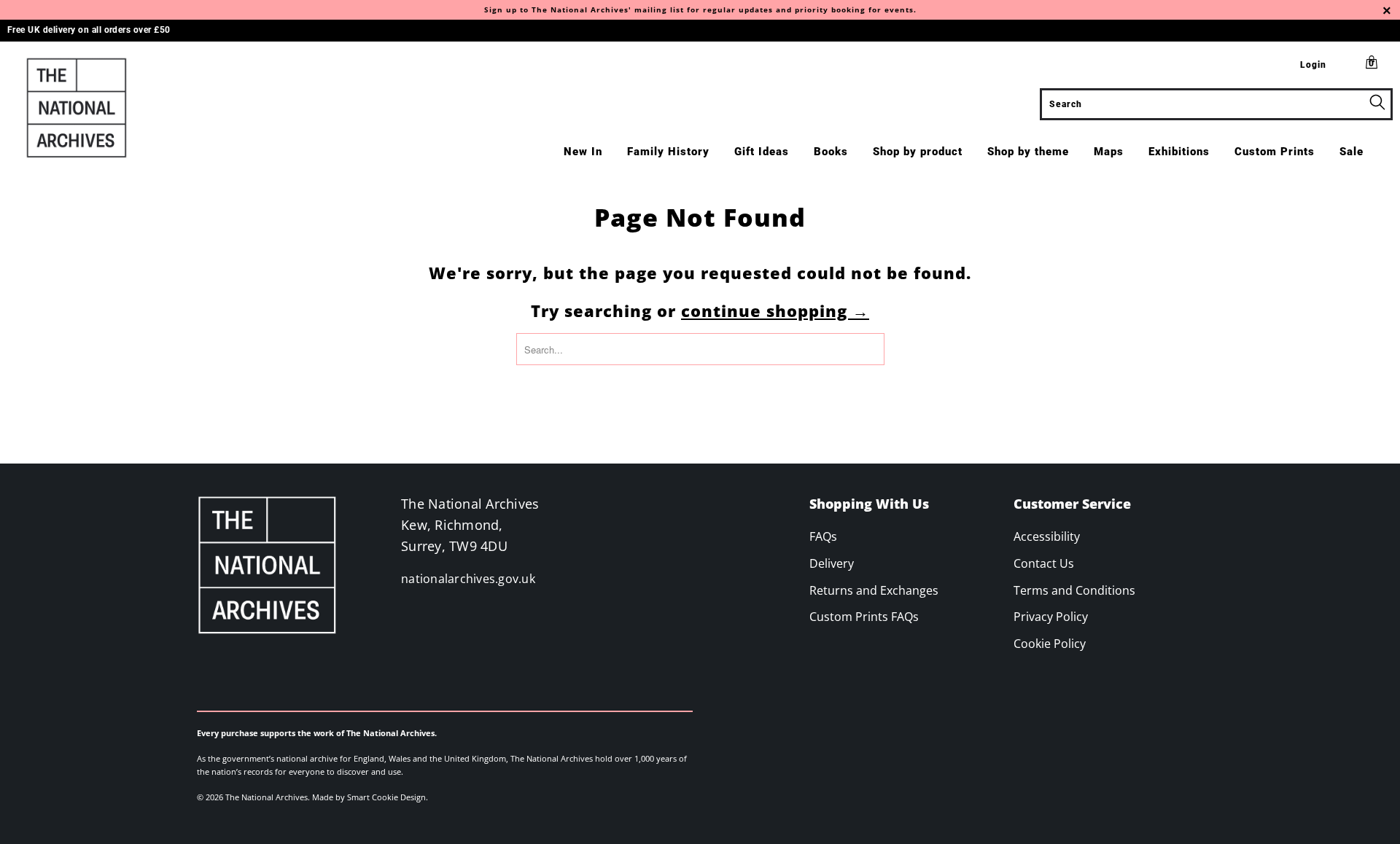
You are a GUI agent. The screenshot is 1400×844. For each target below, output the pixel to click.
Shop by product (917, 151)
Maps (1109, 151)
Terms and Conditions (1074, 590)
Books (831, 151)
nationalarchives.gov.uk (468, 579)
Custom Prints (1274, 151)
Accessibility (1047, 536)
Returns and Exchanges (873, 590)
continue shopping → (775, 310)
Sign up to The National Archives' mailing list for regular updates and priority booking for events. (700, 9)
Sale (1351, 151)
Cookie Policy (1050, 644)
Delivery (831, 563)
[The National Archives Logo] (119, 108)
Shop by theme (1028, 151)
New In (583, 151)
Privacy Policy (1051, 617)
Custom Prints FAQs (864, 617)
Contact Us (1044, 563)
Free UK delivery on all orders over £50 (89, 30)
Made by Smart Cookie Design (369, 797)
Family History (668, 151)
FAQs (823, 536)
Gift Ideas (761, 151)
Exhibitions (1179, 151)
